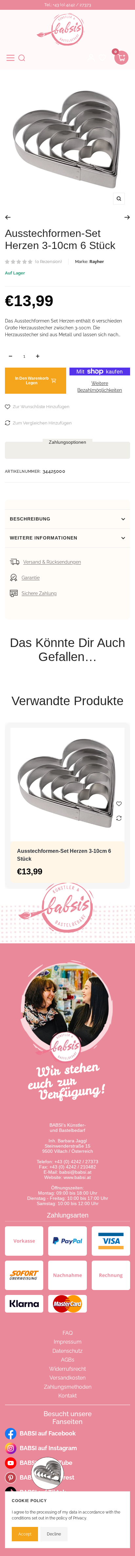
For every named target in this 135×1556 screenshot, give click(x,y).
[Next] (127, 217)
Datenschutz (67, 1351)
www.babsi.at (77, 1177)
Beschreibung (30, 518)
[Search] (22, 58)
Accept (24, 1534)
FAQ (68, 1333)
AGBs (67, 1360)
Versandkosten (67, 1378)
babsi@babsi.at (75, 1172)
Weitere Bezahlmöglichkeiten (99, 387)
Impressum (68, 1342)
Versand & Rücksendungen (52, 562)
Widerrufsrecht (67, 1369)
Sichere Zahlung (39, 593)
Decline (54, 1534)
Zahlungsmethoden (67, 1387)
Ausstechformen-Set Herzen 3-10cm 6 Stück (64, 855)
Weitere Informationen (43, 537)
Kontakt (67, 1396)
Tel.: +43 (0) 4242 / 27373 (67, 4)
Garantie (31, 577)
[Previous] (7, 217)
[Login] (91, 58)
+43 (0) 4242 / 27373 (76, 1161)
